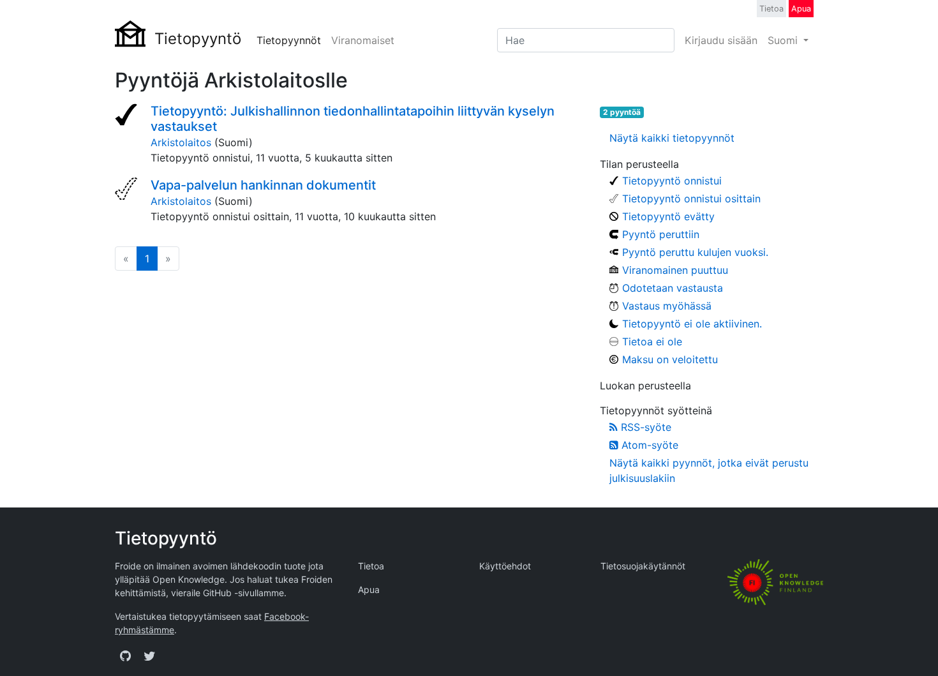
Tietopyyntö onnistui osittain (691, 198)
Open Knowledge (189, 579)
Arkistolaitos (181, 142)
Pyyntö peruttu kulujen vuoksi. (695, 252)
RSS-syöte (644, 427)
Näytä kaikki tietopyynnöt (671, 137)
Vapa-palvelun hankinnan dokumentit (263, 185)
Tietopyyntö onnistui (672, 180)
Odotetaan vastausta (672, 288)
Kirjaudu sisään (721, 40)
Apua (801, 8)
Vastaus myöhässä (666, 305)
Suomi (784, 40)
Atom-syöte (648, 445)
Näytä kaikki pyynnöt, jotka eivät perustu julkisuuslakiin (708, 470)
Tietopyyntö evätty (668, 216)
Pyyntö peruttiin (660, 234)
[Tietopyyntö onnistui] (127, 116)
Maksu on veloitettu (670, 359)
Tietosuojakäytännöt (642, 565)
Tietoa (771, 8)
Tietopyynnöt (289, 40)
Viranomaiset (362, 40)
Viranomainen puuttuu (675, 270)
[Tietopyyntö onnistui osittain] (127, 190)
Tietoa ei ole (652, 341)
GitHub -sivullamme (243, 592)
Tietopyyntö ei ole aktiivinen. (692, 323)
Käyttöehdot (505, 565)
